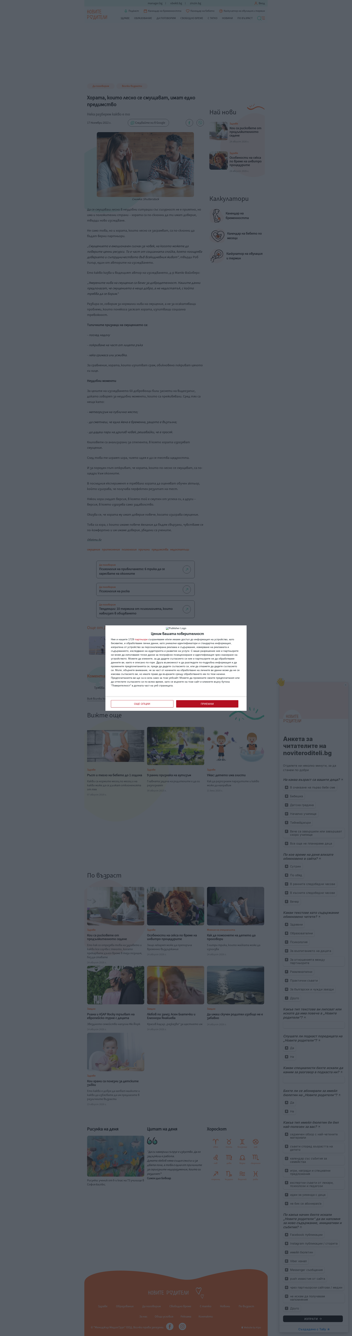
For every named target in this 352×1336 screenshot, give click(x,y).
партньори (141, 639)
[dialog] (176, 668)
